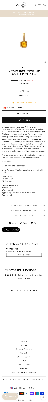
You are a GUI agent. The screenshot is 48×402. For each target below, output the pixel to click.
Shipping (24, 345)
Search (24, 341)
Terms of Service (24, 365)
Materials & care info (24, 205)
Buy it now (24, 120)
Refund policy (24, 368)
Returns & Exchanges (24, 349)
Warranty (24, 353)
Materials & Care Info (24, 357)
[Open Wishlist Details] (39, 5)
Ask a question (24, 215)
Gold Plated (24, 95)
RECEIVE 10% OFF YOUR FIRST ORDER (23, 380)
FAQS (24, 361)
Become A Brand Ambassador (24, 372)
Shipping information (24, 210)
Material (24, 91)
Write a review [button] (24, 254)
